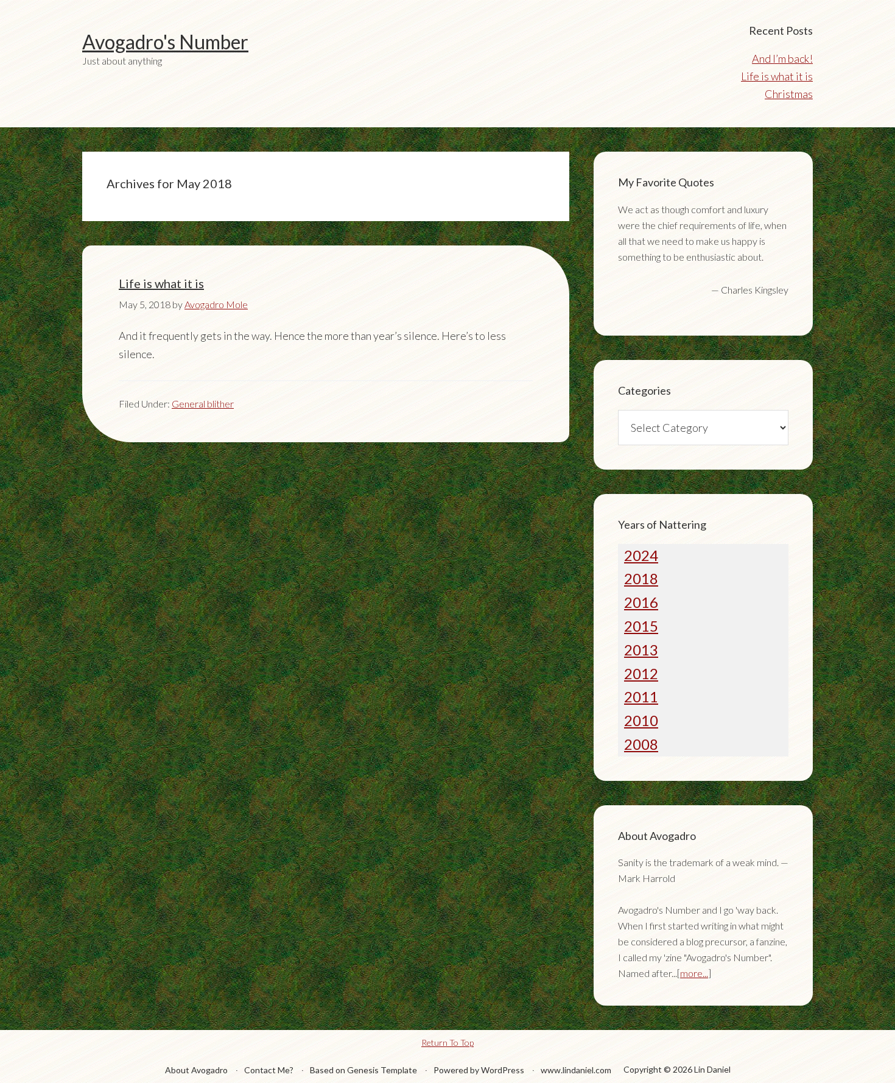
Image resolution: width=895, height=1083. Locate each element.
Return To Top (447, 1042)
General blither (203, 403)
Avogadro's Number (165, 42)
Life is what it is (777, 76)
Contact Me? (268, 1070)
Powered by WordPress (478, 1070)
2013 (641, 649)
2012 (641, 673)
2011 (641, 696)
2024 (641, 555)
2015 (641, 626)
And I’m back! (782, 58)
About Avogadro (196, 1070)
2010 (641, 720)
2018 (641, 578)
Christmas (789, 94)
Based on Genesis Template (363, 1070)
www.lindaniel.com (576, 1070)
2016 (641, 602)
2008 (641, 744)
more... (694, 973)
